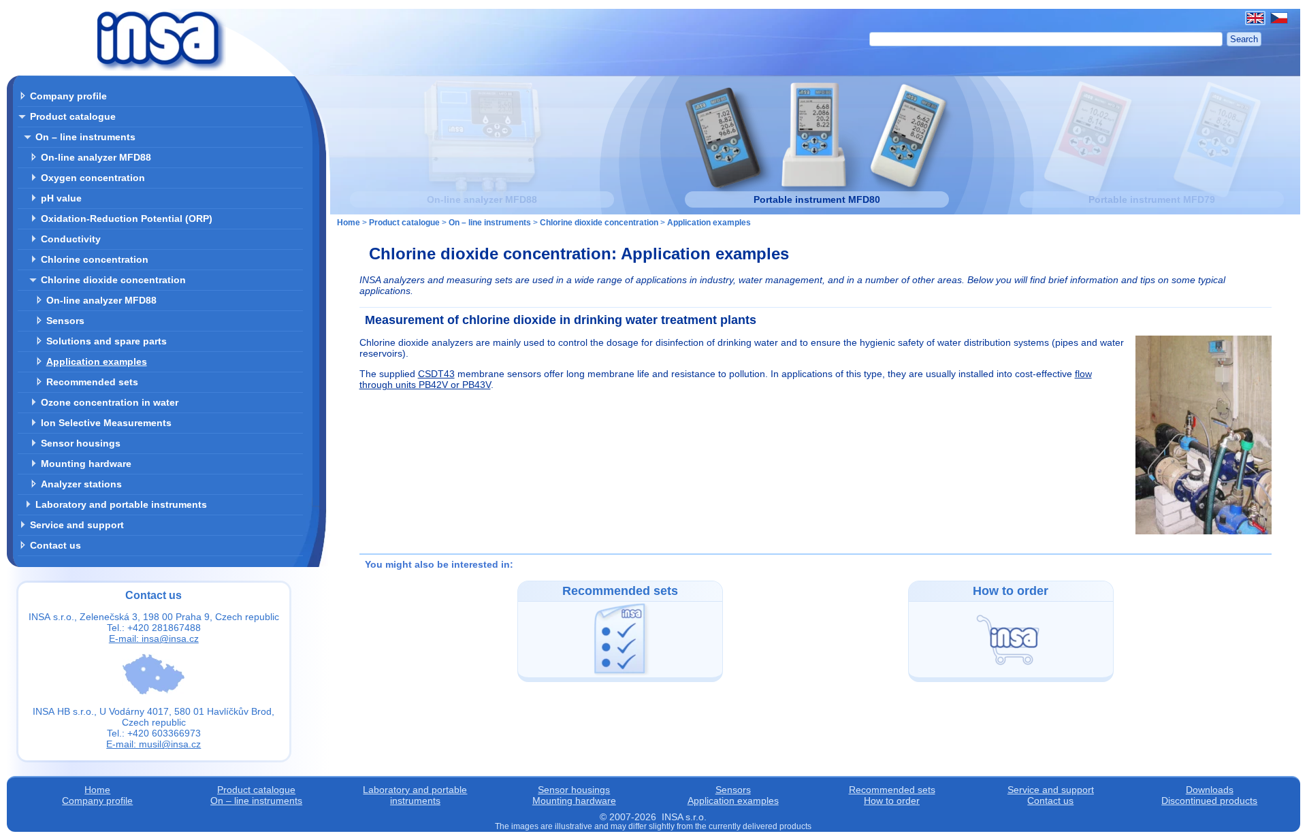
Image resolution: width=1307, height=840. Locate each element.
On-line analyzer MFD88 (96, 157)
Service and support (77, 524)
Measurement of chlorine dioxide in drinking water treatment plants (560, 320)
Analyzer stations (81, 484)
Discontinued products (1209, 800)
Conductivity (71, 238)
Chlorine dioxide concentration (113, 279)
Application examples (96, 361)
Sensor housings (80, 443)
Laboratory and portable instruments (121, 504)
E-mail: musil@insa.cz (153, 744)
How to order (892, 800)
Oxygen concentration (93, 177)
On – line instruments (85, 136)
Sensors (65, 320)
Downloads (1209, 789)
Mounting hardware (86, 463)
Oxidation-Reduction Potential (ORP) (126, 218)
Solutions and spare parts (106, 341)
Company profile (68, 96)
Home (348, 222)
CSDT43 (436, 373)
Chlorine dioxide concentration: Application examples (579, 253)
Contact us (55, 545)
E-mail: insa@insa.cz (154, 638)
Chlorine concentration (94, 259)
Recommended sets (92, 381)
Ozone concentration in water (109, 402)
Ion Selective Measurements (106, 422)
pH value (61, 198)
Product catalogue (73, 116)
